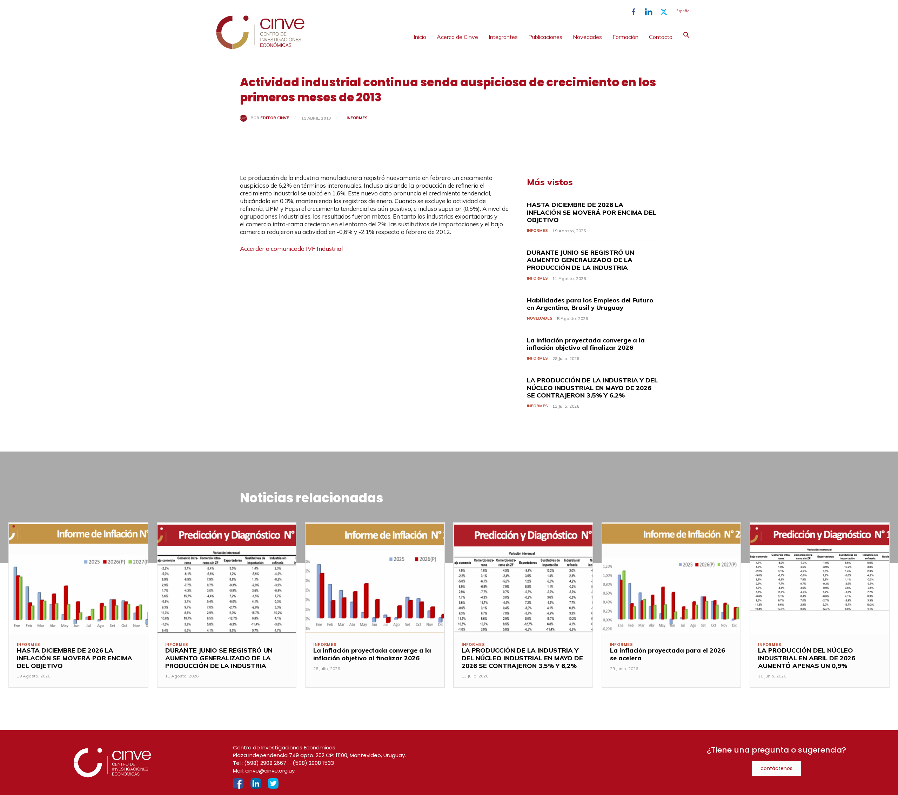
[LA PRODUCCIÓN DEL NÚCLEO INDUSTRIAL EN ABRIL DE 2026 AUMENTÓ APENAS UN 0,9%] (819, 578)
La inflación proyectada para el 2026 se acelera (667, 654)
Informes (357, 117)
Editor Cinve (274, 118)
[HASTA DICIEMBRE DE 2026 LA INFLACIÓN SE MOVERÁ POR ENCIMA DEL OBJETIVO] (78, 578)
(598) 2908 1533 (313, 763)
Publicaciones (545, 36)
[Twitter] (663, 12)
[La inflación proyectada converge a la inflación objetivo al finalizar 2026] (375, 578)
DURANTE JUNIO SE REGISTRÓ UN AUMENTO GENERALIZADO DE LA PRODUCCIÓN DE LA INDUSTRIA (580, 260)
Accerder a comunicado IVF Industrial (291, 248)
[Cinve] (260, 47)
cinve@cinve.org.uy (270, 770)
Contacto (660, 36)
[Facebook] (633, 12)
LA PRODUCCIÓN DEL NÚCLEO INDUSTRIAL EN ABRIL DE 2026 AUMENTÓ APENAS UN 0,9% (806, 657)
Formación (625, 36)
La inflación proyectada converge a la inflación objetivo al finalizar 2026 (586, 344)
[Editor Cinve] (245, 118)
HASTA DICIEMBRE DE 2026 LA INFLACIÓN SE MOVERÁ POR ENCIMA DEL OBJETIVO (591, 212)
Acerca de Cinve (457, 36)
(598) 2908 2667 (265, 763)
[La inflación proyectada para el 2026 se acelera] (671, 578)
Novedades (587, 36)
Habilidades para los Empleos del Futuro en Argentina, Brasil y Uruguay (590, 304)
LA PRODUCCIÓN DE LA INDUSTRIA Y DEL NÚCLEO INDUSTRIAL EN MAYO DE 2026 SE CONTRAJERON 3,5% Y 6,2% (592, 387)
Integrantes (503, 36)
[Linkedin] (648, 12)
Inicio (420, 36)
